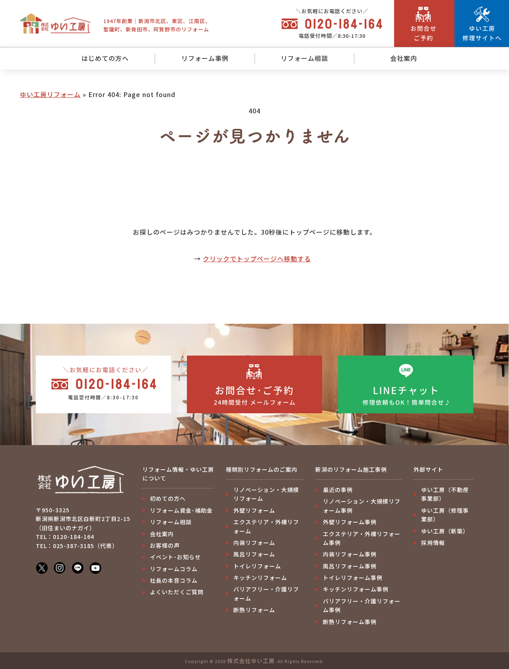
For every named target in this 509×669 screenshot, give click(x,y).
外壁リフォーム (254, 510)
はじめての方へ (105, 58)
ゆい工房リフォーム (50, 94)
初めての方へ (168, 498)
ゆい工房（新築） (445, 531)
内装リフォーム (254, 542)
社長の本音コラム (174, 580)
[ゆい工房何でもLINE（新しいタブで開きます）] (78, 567)
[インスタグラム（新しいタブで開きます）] (60, 567)
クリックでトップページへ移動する (257, 258)
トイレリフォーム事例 (353, 577)
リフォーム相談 (304, 58)
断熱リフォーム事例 (350, 622)
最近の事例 (338, 490)
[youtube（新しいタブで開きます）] (95, 567)
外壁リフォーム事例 (350, 522)
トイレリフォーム (257, 566)
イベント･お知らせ (175, 557)
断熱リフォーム (254, 610)
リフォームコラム (174, 569)
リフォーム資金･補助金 (181, 510)
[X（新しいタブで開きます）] (42, 567)
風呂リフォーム (254, 554)
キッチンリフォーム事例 (356, 589)
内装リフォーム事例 (350, 554)
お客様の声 (165, 545)
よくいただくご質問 (177, 592)
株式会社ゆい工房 (251, 661)
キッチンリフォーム (260, 577)
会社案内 (403, 58)
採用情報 (433, 542)
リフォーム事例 (205, 58)
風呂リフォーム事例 (350, 566)
